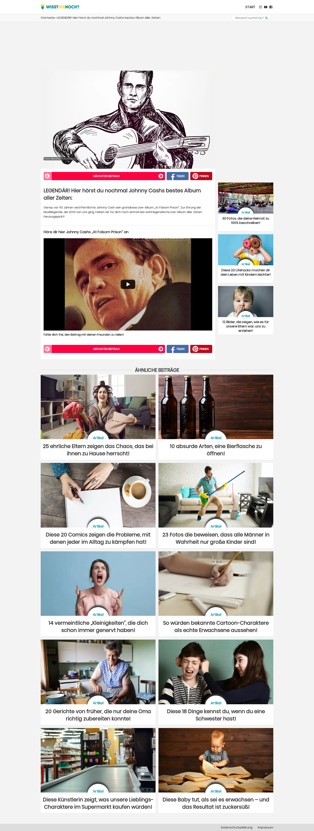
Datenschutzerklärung (236, 827)
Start (250, 7)
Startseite (48, 18)
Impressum (265, 827)
